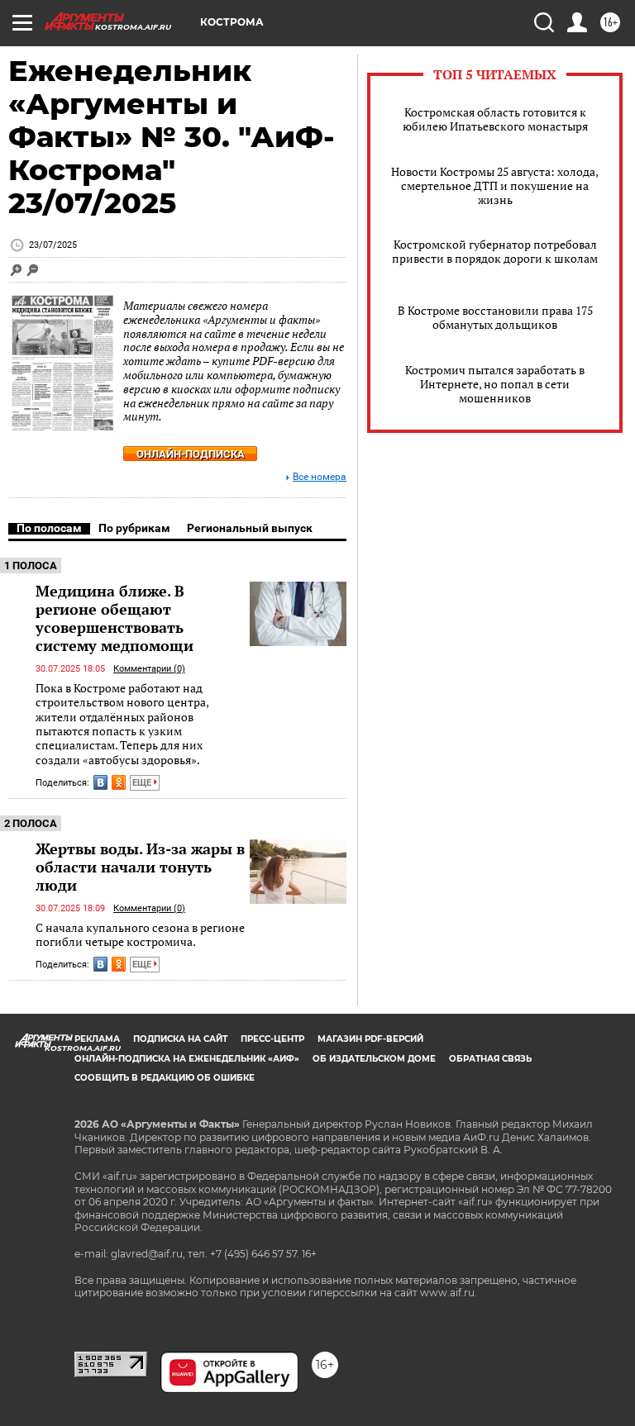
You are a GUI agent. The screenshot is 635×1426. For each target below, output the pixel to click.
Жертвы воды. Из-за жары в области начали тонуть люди (140, 867)
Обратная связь (490, 1058)
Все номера (319, 477)
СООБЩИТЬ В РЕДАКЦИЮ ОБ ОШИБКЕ (164, 1077)
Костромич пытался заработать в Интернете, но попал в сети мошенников (495, 384)
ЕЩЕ (143, 782)
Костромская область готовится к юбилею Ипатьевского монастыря (495, 119)
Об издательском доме (374, 1058)
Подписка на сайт (180, 1039)
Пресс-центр (272, 1039)
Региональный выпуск (250, 528)
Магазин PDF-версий (370, 1039)
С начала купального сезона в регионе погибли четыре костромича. (140, 934)
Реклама (97, 1039)
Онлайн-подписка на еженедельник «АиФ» (186, 1058)
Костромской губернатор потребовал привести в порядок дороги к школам (495, 251)
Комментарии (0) (149, 668)
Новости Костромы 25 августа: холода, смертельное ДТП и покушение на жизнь (495, 185)
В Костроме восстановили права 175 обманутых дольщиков (495, 317)
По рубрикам (134, 528)
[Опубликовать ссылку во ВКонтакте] (100, 782)
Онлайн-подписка (190, 454)
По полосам (49, 528)
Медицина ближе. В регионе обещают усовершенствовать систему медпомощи (114, 618)
